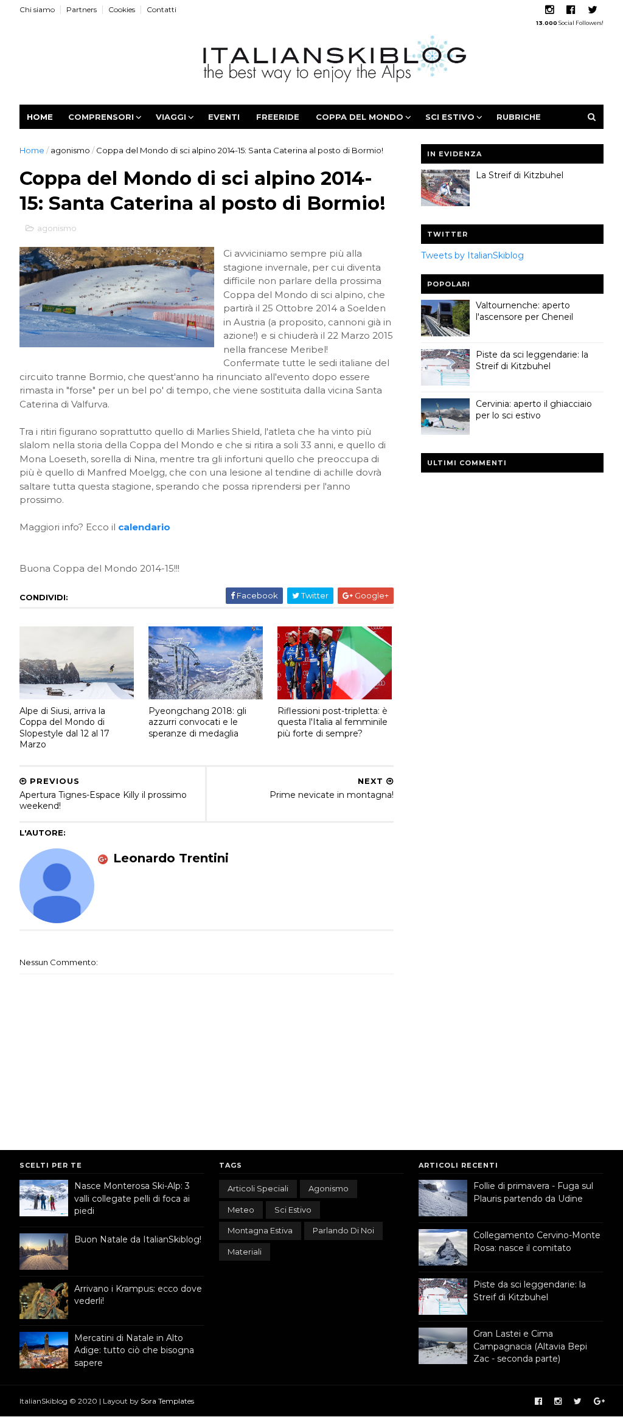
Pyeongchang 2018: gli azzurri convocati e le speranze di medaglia (197, 722)
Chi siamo (37, 9)
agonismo (70, 150)
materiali (245, 1251)
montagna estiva (260, 1230)
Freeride (277, 117)
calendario (144, 527)
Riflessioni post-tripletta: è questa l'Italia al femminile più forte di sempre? (332, 722)
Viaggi (171, 117)
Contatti (161, 9)
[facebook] (571, 9)
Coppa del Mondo (359, 117)
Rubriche (518, 117)
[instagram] (549, 9)
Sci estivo (450, 117)
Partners (81, 9)
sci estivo (293, 1209)
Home (40, 117)
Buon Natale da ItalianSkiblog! (137, 1239)
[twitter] (592, 9)
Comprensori (101, 117)
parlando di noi (343, 1230)
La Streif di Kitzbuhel (519, 175)
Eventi (224, 117)
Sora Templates (167, 1400)
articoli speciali (258, 1188)
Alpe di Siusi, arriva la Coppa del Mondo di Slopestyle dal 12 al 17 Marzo (64, 727)
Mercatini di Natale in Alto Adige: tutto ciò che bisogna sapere (134, 1350)
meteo (241, 1209)
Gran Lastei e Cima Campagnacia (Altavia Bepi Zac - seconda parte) (530, 1346)
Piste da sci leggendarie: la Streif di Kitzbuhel (532, 360)
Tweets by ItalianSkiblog (472, 255)
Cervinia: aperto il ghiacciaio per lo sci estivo (534, 409)
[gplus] (599, 1401)
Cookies (121, 9)
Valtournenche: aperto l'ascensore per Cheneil (524, 311)
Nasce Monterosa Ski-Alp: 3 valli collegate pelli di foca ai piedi (132, 1198)
